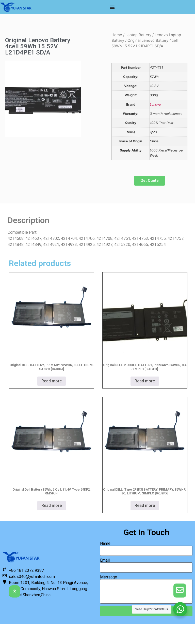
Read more (51, 381)
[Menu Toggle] (112, 7)
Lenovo (155, 104)
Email (105, 560)
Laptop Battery (138, 35)
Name (105, 544)
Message (108, 577)
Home (116, 35)
